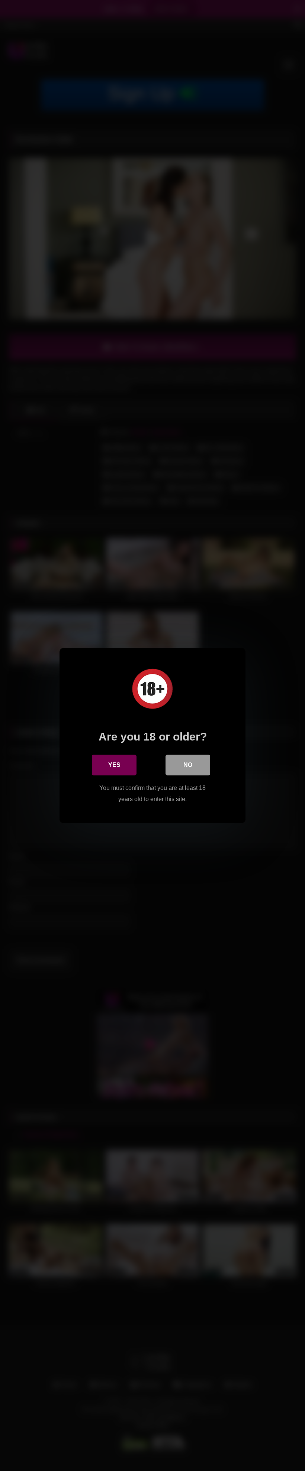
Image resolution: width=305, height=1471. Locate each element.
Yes (114, 765)
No (187, 765)
